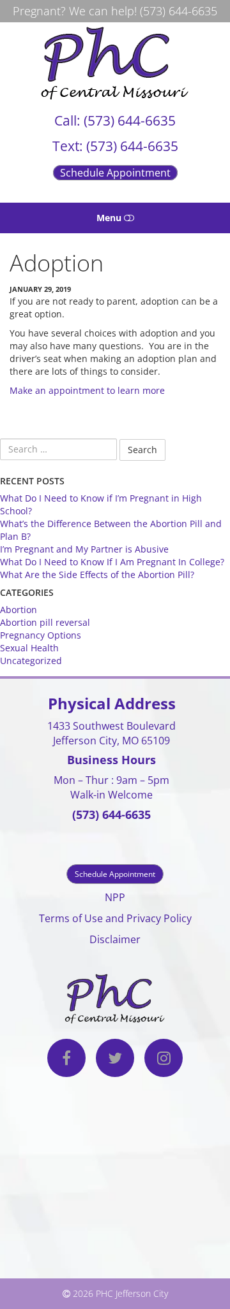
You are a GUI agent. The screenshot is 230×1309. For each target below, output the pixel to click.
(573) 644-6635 (178, 10)
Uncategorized (31, 660)
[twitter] (115, 1060)
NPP (115, 897)
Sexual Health (29, 648)
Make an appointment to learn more (87, 390)
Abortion (18, 610)
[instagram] (164, 1060)
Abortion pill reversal (45, 622)
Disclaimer (115, 939)
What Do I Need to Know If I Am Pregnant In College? (112, 562)
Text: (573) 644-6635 (115, 146)
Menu (110, 218)
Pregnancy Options (40, 635)
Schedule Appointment (115, 173)
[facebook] (66, 1060)
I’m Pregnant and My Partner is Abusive (84, 549)
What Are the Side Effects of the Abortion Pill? (97, 574)
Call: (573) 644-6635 (115, 120)
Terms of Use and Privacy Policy (115, 918)
